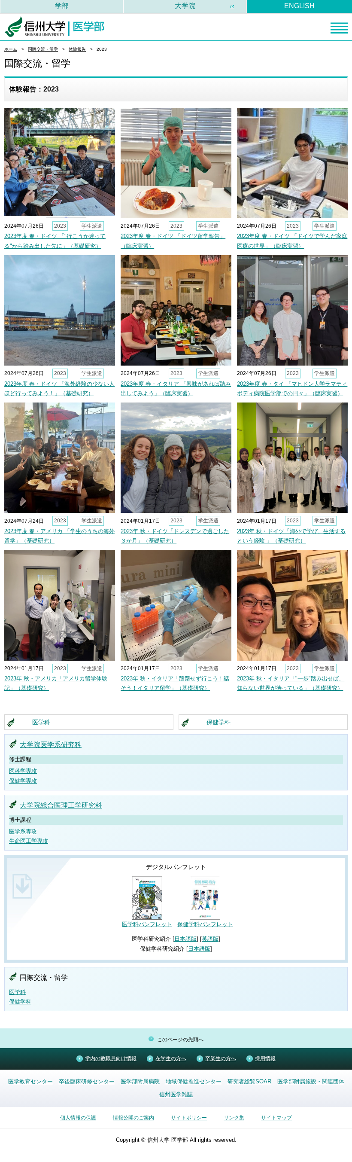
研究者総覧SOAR (249, 1081)
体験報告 (77, 49)
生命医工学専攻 (28, 841)
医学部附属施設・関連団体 (310, 1081)
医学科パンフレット (147, 924)
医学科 (41, 722)
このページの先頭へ (180, 1040)
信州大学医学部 (54, 26)
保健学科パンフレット (205, 924)
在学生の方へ (170, 1058)
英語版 (210, 939)
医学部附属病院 (140, 1081)
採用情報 (265, 1058)
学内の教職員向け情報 (111, 1058)
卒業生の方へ (220, 1058)
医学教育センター (30, 1081)
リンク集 (234, 1118)
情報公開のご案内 (133, 1118)
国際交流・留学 (43, 49)
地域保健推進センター (194, 1081)
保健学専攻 (23, 781)
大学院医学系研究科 (51, 744)
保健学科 (218, 722)
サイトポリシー (189, 1118)
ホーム (10, 49)
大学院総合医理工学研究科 (61, 805)
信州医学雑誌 (176, 1094)
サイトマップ (276, 1118)
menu (339, 28)
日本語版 (185, 939)
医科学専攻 (23, 771)
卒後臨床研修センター (87, 1081)
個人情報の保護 (78, 1118)
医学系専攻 (23, 831)
